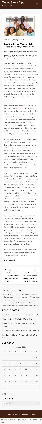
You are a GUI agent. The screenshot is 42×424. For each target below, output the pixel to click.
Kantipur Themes (29, 414)
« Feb (4, 394)
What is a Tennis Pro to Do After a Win (17, 319)
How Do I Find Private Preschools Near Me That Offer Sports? (20, 336)
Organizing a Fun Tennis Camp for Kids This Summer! (18, 325)
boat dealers (16, 108)
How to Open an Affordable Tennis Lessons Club (20, 315)
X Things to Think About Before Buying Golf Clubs (20, 331)
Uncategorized (9, 260)
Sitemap (4, 422)
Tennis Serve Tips (13, 2)
